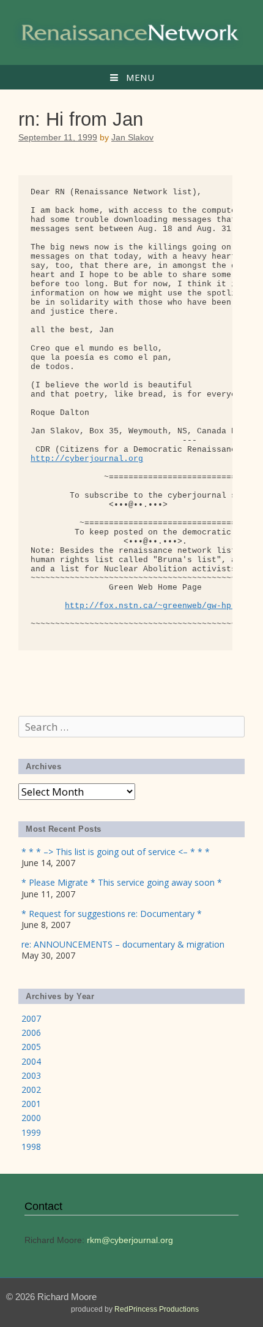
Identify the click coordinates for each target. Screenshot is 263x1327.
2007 (31, 1018)
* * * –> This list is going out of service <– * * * (115, 851)
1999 (31, 1132)
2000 (31, 1118)
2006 (31, 1032)
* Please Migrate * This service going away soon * (121, 882)
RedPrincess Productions (156, 1309)
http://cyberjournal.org (87, 458)
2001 (31, 1103)
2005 (31, 1046)
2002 (31, 1089)
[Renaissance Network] (131, 31)
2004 (31, 1061)
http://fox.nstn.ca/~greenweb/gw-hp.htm (158, 605)
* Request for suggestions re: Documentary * (111, 913)
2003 (31, 1075)
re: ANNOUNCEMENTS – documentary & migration (122, 944)
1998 (31, 1146)
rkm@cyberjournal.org (130, 1240)
